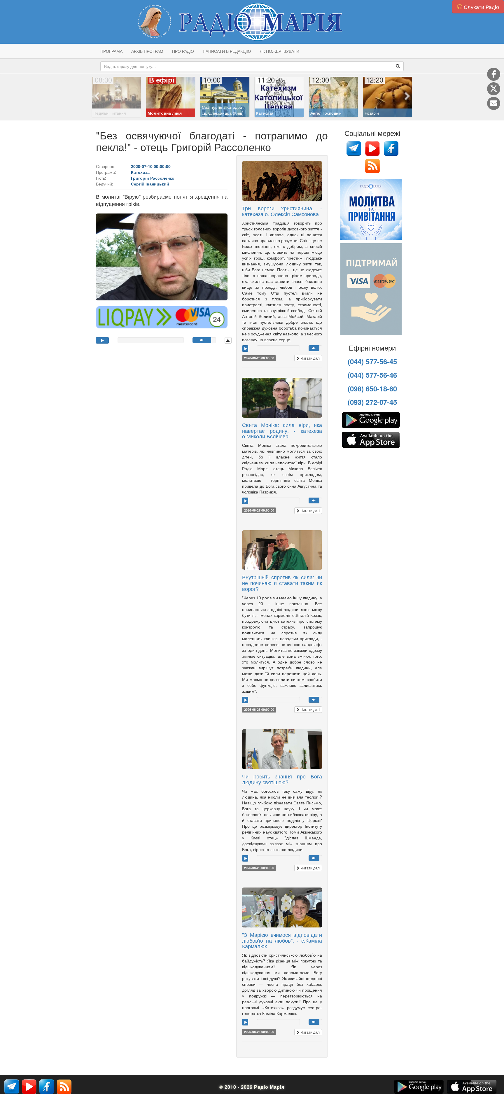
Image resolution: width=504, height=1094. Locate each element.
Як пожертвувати (279, 51)
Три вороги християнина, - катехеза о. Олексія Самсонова (282, 211)
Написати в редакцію (227, 51)
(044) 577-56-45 (372, 361)
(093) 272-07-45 (372, 402)
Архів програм (147, 51)
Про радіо (183, 51)
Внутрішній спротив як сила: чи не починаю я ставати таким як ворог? (282, 582)
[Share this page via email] (493, 103)
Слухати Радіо (480, 6)
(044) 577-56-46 (372, 375)
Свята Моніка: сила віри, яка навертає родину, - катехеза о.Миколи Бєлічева (282, 430)
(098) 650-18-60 (372, 388)
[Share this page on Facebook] (493, 74)
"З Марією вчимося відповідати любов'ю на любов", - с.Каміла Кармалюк (282, 940)
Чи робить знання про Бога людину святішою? (282, 779)
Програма (111, 51)
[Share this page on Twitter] (493, 88)
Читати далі (310, 358)
